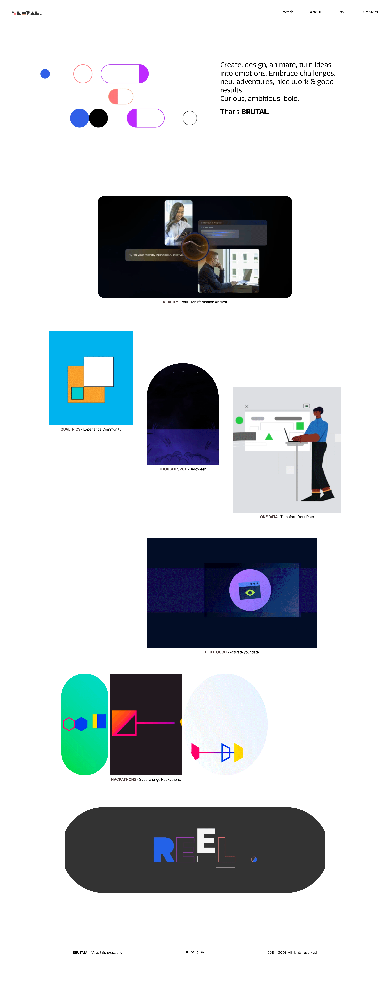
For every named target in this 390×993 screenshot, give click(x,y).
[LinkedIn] (202, 952)
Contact (370, 12)
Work (288, 12)
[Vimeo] (192, 952)
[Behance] (187, 952)
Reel (342, 12)
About (316, 12)
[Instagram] (197, 952)
